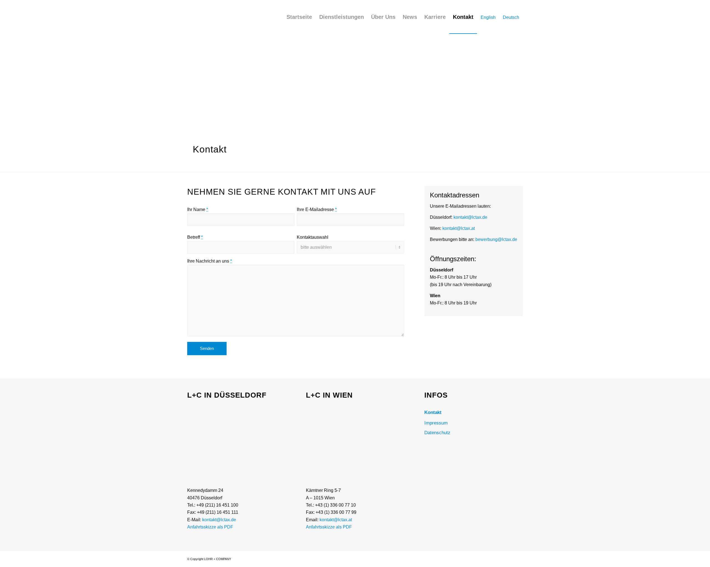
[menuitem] (299, 17)
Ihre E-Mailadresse (317, 209)
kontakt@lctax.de (470, 217)
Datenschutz (437, 432)
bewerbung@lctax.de (496, 239)
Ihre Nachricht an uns (209, 261)
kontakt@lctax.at (458, 228)
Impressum (436, 423)
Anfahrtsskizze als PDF (210, 527)
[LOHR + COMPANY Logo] (202, 19)
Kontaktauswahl (312, 237)
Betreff (195, 237)
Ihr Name (197, 209)
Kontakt (433, 412)
